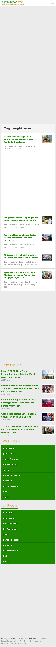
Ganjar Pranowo (10, 459)
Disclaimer (37, 641)
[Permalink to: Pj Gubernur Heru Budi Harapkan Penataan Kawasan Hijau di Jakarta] (47, 257)
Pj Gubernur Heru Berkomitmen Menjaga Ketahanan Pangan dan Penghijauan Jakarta (19, 275)
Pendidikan (19, 146)
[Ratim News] (13, 2)
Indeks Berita (6, 641)
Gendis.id (19, 638)
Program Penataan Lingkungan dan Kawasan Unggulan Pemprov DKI (21, 218)
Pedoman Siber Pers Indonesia (13, 643)
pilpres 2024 (8, 453)
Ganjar (6, 497)
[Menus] (53, 3)
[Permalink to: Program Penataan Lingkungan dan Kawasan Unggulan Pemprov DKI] (47, 219)
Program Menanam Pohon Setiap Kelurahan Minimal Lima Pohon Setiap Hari (20, 237)
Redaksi (27, 641)
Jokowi (6, 470)
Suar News (42, 638)
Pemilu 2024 (8, 448)
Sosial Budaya (30, 146)
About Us (18, 641)
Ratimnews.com (10, 486)
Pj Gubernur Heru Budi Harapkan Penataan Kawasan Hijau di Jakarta (21, 256)
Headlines (8, 146)
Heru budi (7, 480)
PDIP (5, 491)
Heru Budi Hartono (11, 475)
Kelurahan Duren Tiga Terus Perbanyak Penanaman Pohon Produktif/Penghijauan (18, 139)
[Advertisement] (28, 36)
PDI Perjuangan (10, 464)
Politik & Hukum (25, 224)
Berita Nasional (11, 224)
